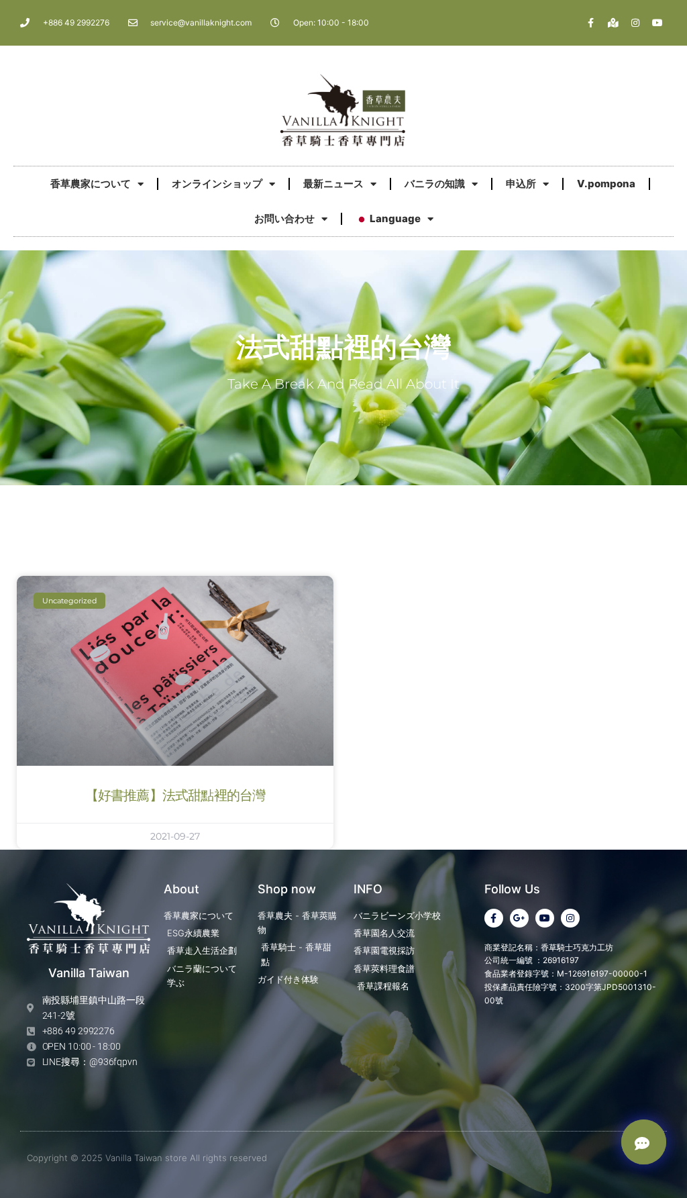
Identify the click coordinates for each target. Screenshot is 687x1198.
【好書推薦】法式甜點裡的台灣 (175, 796)
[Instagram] (635, 22)
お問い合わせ (284, 218)
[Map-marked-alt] (613, 22)
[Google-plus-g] (519, 918)
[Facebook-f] (591, 22)
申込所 (521, 183)
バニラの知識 (435, 183)
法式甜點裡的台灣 (343, 348)
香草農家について (90, 183)
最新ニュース (333, 183)
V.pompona (606, 183)
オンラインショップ (217, 183)
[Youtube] (657, 22)
